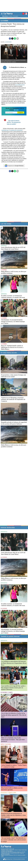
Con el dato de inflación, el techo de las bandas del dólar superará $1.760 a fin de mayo (13, 715)
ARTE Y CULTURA (6, 744)
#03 (2, 276)
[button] (10, 38)
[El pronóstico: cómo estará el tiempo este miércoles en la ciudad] (14, 364)
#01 (2, 228)
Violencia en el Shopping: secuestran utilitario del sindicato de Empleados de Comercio (13, 399)
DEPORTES (4, 640)
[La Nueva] (8, 14)
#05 (2, 326)
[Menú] (2, 14)
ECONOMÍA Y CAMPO (6, 692)
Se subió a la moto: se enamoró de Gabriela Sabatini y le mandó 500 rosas (13, 296)
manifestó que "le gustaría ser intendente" (12, 130)
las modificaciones (20, 84)
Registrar (20, 112)
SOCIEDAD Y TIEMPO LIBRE (8, 792)
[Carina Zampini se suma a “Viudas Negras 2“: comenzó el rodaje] (14, 755)
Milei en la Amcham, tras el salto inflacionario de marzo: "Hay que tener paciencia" (13, 739)
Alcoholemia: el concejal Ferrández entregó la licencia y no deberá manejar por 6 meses (13, 321)
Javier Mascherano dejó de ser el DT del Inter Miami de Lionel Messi (13, 248)
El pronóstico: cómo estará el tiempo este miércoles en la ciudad (13, 375)
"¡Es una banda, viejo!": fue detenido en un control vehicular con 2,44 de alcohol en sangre (13, 839)
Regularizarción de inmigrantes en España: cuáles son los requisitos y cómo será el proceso (13, 815)
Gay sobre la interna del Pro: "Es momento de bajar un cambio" (14, 122)
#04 (2, 300)
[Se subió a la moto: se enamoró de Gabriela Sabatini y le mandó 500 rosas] (14, 284)
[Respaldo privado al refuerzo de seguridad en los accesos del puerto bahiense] (14, 412)
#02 (2, 252)
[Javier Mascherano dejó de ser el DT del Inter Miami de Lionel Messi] (14, 235)
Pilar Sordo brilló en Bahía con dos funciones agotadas (12, 789)
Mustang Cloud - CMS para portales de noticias (15, 859)
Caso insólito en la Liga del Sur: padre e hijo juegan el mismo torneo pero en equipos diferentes (13, 687)
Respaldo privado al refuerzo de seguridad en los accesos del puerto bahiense (14, 423)
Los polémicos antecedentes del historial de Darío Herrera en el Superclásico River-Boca (14, 663)
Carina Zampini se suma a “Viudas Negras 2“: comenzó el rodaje (14, 766)
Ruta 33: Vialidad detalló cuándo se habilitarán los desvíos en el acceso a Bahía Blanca (12, 347)
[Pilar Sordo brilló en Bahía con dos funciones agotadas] (14, 777)
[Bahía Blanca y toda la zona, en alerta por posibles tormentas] (14, 260)
